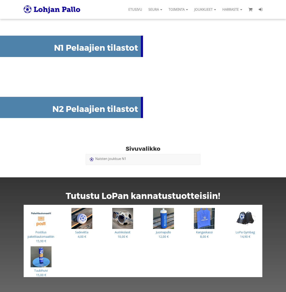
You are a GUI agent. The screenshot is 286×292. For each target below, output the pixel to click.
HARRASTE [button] (231, 9)
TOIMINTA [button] (177, 9)
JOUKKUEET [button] (204, 9)
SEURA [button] (154, 9)
